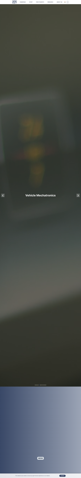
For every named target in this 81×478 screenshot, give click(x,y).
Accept (62, 475)
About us (59, 2)
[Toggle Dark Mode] (67, 2)
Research (50, 2)
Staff (30, 2)
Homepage (23, 2)
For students (40, 2)
